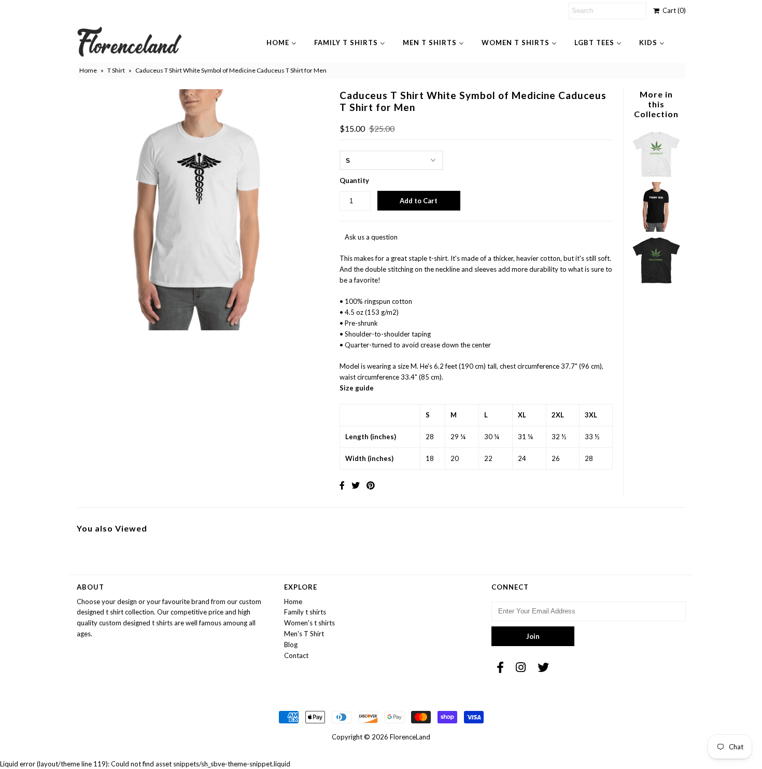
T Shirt (116, 70)
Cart (672, 10)
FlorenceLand (410, 737)
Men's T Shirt (304, 634)
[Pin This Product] (370, 485)
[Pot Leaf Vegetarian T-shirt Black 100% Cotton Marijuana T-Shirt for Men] (656, 282)
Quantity (354, 180)
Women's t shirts (309, 623)
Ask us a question (371, 237)
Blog (291, 644)
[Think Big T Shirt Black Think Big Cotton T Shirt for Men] (656, 229)
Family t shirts (305, 612)
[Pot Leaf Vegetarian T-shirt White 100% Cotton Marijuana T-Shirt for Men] (656, 176)
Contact (296, 655)
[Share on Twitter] (355, 485)
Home (88, 70)
